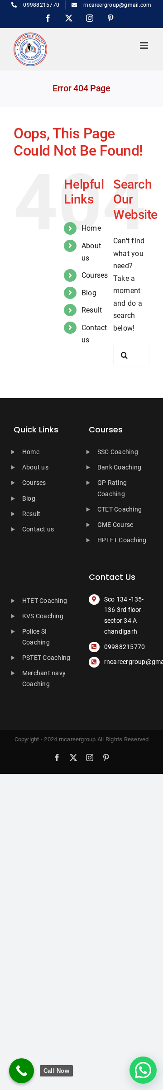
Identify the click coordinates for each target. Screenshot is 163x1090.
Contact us (38, 529)
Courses (95, 275)
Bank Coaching (119, 467)
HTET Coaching (44, 600)
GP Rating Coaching (112, 488)
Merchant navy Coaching (44, 678)
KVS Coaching (42, 616)
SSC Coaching (117, 451)
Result (92, 310)
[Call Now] (21, 1070)
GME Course (115, 524)
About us (35, 467)
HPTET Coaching (121, 540)
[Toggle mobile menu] (144, 45)
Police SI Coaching (36, 637)
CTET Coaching (119, 509)
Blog (89, 293)
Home (91, 228)
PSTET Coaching (46, 657)
